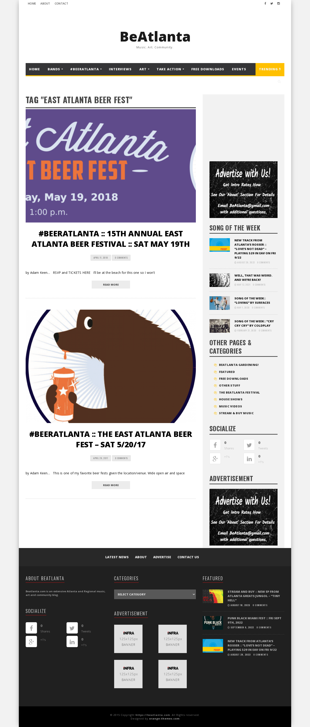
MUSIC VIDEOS (230, 406)
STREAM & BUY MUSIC (236, 413)
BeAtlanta (155, 36)
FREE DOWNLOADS (207, 69)
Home (32, 3)
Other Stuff (229, 385)
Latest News (117, 557)
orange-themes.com (164, 718)
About (45, 3)
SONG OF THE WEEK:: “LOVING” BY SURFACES (252, 300)
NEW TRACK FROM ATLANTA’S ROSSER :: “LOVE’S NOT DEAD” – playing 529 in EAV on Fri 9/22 (255, 248)
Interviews (120, 69)
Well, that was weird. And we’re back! (253, 277)
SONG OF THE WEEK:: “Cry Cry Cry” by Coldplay (254, 323)
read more (111, 284)
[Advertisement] (243, 126)
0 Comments (121, 257)
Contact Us (188, 557)
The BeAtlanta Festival (239, 392)
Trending (269, 69)
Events (239, 69)
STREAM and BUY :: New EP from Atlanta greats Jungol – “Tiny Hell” (254, 596)
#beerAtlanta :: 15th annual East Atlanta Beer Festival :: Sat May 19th (111, 238)
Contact (61, 3)
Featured (227, 372)
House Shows (230, 399)
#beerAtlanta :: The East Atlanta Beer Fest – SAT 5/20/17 (110, 439)
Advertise (162, 557)
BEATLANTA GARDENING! (239, 365)
